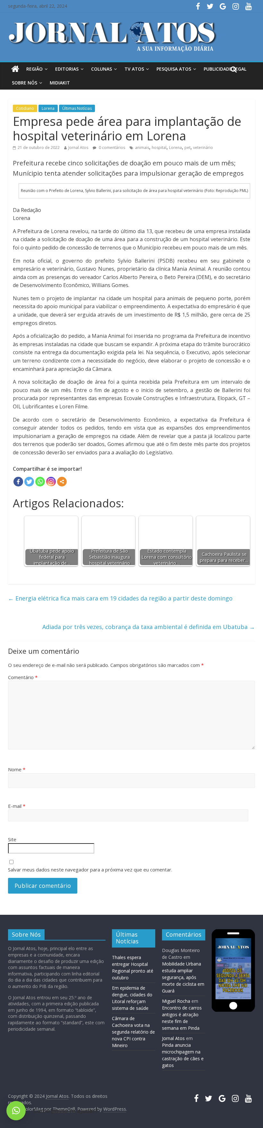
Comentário (23, 677)
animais (142, 147)
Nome (16, 769)
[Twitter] (29, 481)
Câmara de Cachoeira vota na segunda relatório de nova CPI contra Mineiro (133, 1031)
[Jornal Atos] (15, 69)
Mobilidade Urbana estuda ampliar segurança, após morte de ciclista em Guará (183, 977)
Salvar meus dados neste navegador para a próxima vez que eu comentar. (90, 869)
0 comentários (111, 147)
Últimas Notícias (77, 108)
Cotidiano (25, 108)
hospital (159, 147)
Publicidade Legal (225, 69)
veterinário (203, 147)
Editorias (67, 69)
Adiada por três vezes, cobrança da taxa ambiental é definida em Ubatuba (148, 627)
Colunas (101, 69)
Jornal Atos (78, 147)
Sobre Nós (24, 83)
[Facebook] (18, 481)
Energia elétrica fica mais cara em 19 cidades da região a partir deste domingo (120, 598)
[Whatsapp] (40, 481)
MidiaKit (60, 83)
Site (12, 839)
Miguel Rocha (176, 1001)
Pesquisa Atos (174, 69)
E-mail (16, 806)
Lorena (48, 108)
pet (187, 147)
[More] (62, 481)
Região (34, 69)
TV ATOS (134, 69)
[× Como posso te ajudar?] (16, 1110)
